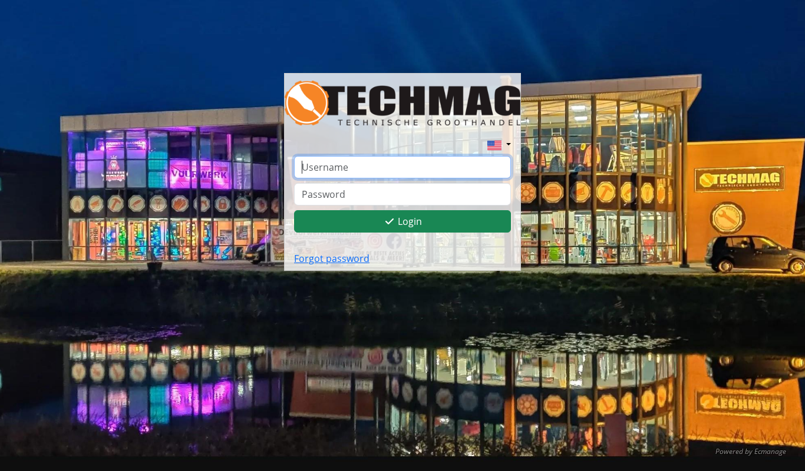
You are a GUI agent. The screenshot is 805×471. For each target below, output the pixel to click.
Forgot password (331, 258)
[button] (499, 144)
